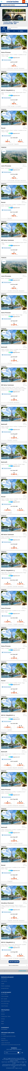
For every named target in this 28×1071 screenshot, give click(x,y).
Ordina (21, 31)
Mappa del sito (4, 1040)
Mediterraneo (4, 978)
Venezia (3, 1018)
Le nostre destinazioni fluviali (11, 970)
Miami (2, 1023)
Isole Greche (4, 981)
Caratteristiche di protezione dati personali (10, 1044)
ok (22, 1052)
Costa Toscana (4, 1006)
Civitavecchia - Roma (5, 1016)
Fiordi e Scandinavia (5, 986)
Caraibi (2, 983)
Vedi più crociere (14, 961)
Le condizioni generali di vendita (8, 1036)
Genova (3, 1014)
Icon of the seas (4, 1003)
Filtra (8, 31)
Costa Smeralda (4, 996)
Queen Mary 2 (4, 994)
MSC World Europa (5, 1001)
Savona (2, 1011)
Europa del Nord (4, 988)
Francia (3, 33)
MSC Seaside (4, 998)
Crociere (2, 970)
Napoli (2, 1021)
